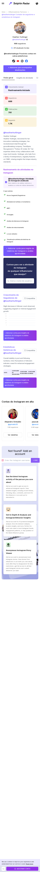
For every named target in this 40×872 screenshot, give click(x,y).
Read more (29, 864)
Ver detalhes (13, 435)
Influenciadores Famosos (17, 12)
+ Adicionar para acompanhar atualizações (20, 68)
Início (3, 12)
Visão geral (8, 78)
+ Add (35, 460)
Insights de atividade (24, 78)
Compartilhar (30, 298)
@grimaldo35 (13, 424)
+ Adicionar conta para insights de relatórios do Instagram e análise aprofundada (20, 251)
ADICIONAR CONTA (23, 869)
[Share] (3, 869)
